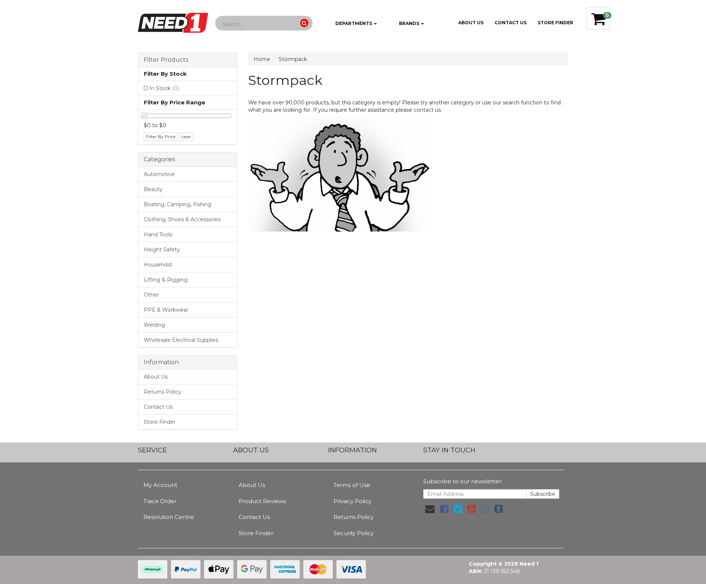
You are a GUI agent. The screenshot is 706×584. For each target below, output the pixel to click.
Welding (154, 325)
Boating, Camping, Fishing (177, 204)
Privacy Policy (352, 501)
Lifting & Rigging (166, 279)
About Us (471, 22)
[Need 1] (173, 20)
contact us (427, 110)
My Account (160, 484)
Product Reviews (262, 501)
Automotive (159, 174)
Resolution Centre (168, 516)
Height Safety (162, 249)
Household (158, 264)
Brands (409, 23)
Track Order (159, 501)
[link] (444, 509)
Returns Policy (162, 391)
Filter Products (166, 60)
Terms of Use (352, 484)
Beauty (153, 189)
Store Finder (159, 422)
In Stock (164, 88)
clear (186, 136)
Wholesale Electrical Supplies (181, 340)
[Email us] (430, 509)
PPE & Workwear (166, 310)
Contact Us (511, 22)
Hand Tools (158, 234)
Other (151, 294)
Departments (353, 23)
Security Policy (354, 533)
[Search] (304, 23)
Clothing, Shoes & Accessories (182, 219)
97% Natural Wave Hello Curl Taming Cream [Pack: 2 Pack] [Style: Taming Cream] (61, 551)
